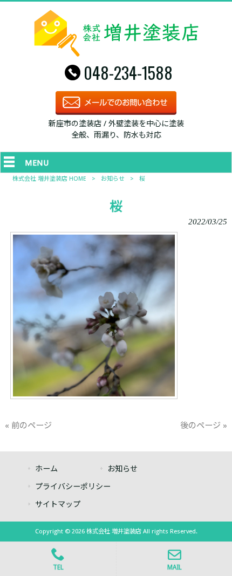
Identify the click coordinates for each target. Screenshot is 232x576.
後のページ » (203, 425)
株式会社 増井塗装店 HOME (49, 178)
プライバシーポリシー (73, 486)
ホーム (46, 468)
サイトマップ (57, 504)
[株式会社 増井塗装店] (116, 54)
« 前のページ (28, 425)
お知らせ (113, 178)
